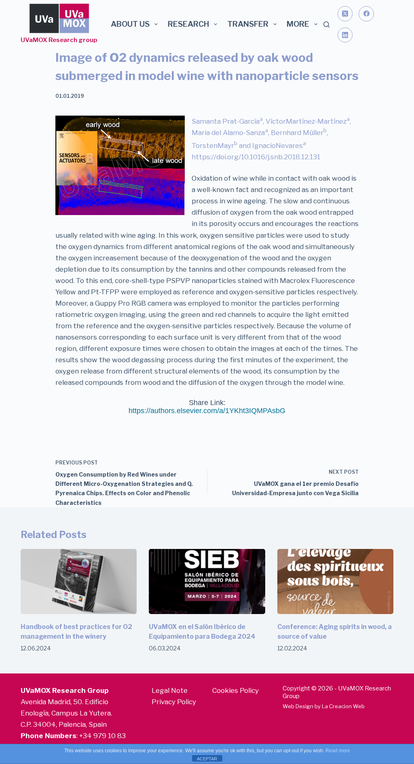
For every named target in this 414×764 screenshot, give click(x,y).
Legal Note (170, 690)
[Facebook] (366, 13)
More (298, 24)
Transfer (247, 24)
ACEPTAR (207, 758)
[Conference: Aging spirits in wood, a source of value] (335, 581)
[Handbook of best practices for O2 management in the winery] (79, 581)
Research (188, 24)
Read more (337, 750)
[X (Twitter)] (345, 13)
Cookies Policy (235, 690)
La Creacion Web (343, 706)
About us (130, 24)
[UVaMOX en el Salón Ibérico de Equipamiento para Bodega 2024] (207, 581)
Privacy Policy (174, 702)
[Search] (326, 24)
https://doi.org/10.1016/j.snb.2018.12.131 (256, 157)
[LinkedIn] (345, 35)
